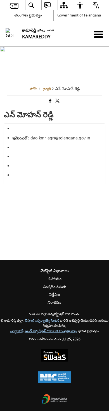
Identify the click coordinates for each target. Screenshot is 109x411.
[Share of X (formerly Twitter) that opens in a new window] (57, 101)
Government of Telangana (79, 15)
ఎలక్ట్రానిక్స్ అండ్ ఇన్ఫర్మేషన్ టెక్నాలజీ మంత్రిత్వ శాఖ (43, 331)
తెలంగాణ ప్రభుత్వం (28, 15)
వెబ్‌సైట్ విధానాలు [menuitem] (55, 271)
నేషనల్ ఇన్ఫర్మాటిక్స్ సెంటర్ (42, 320)
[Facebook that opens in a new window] (50, 101)
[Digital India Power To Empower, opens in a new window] (54, 400)
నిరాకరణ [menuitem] (54, 302)
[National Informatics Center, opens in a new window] (54, 378)
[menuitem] (14, 5)
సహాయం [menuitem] (54, 279)
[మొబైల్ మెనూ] (98, 34)
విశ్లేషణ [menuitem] (54, 295)
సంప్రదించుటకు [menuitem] (54, 287)
